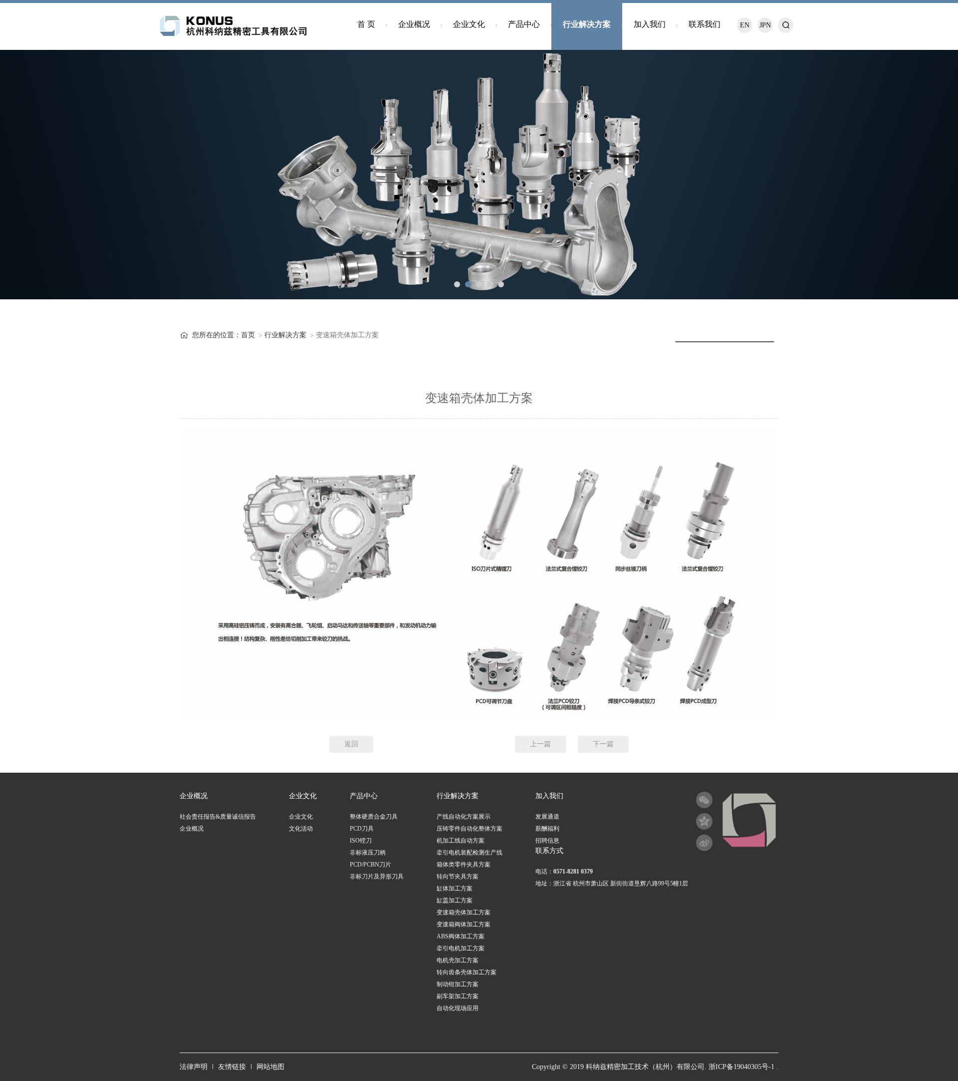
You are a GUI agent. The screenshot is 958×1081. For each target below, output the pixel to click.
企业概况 (414, 24)
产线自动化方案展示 (463, 816)
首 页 (366, 24)
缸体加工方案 (455, 888)
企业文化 (469, 24)
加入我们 (650, 24)
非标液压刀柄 (368, 852)
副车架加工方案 (458, 996)
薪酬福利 (547, 828)
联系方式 (549, 851)
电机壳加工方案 (458, 960)
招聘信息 (547, 840)
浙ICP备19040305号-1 (741, 1067)
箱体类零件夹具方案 (463, 864)
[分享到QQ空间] (704, 821)
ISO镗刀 (361, 840)
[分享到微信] (704, 800)
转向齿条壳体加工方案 (466, 972)
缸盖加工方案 (455, 900)
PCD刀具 (362, 828)
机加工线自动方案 (460, 840)
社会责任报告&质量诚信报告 (218, 816)
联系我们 (704, 24)
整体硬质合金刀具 (374, 816)
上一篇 (540, 744)
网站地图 (270, 1067)
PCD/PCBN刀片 (370, 864)
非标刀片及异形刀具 (377, 876)
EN (744, 25)
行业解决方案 (587, 24)
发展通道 (547, 816)
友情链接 (232, 1067)
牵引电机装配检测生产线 (469, 852)
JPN (765, 25)
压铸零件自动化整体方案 (469, 828)
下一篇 (603, 744)
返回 (351, 744)
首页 (248, 335)
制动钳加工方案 (458, 984)
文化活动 (301, 828)
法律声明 (194, 1067)
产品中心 (524, 24)
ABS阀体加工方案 (460, 936)
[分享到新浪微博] (704, 843)
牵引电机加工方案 (460, 948)
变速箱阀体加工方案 (463, 924)
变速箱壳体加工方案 (463, 912)
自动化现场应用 (458, 1008)
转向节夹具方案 (458, 876)
